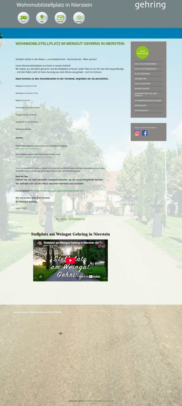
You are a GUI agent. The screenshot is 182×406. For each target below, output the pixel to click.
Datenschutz (141, 110)
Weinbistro (140, 79)
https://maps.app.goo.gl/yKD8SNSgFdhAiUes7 (59, 190)
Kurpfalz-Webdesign (107, 401)
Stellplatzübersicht (146, 69)
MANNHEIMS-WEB (91, 401)
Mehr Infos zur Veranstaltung (27, 148)
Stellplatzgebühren (146, 64)
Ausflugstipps (142, 84)
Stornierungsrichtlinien (148, 101)
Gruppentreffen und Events (146, 94)
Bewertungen (142, 89)
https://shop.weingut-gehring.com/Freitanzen (34, 157)
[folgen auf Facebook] (143, 132)
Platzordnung (142, 74)
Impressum (140, 105)
